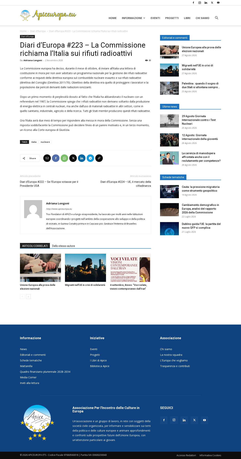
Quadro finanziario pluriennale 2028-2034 (45, 371)
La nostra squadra (171, 355)
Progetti (172, 18)
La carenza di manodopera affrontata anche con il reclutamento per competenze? (201, 157)
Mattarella (26, 366)
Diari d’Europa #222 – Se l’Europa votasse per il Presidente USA (49, 183)
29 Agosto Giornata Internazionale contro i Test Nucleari (199, 120)
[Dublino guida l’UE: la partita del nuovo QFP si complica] (169, 228)
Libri (187, 18)
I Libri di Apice (98, 360)
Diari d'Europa (38, 31)
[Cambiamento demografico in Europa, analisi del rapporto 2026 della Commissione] (169, 209)
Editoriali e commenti (33, 355)
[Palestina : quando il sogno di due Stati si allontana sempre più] (169, 88)
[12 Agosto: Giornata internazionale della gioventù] (169, 139)
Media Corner (28, 377)
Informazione (132, 18)
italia (34, 141)
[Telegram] (90, 158)
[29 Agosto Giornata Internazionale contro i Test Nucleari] (169, 120)
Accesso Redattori (186, 455)
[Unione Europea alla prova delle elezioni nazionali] (40, 268)
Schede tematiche (31, 360)
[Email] (47, 158)
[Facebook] (193, 2)
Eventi (155, 18)
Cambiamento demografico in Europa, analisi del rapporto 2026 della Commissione (200, 208)
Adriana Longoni (33, 60)
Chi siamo (202, 18)
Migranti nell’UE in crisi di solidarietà (85, 285)
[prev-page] (22, 296)
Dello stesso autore (63, 245)
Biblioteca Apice (99, 366)
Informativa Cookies (210, 455)
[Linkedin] (206, 2)
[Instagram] (199, 2)
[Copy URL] (99, 158)
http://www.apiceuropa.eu (59, 208)
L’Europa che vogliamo (174, 360)
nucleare (45, 141)
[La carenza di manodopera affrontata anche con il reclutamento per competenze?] (169, 158)
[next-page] (28, 296)
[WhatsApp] (64, 158)
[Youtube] (218, 2)
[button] (216, 18)
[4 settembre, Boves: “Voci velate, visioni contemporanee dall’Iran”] (130, 268)
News (23, 349)
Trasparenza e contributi (175, 366)
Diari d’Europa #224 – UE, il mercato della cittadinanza (126, 183)
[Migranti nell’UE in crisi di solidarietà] (85, 268)
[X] (212, 2)
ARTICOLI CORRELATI (35, 245)
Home (113, 18)
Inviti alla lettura (29, 383)
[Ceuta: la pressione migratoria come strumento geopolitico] (169, 191)
